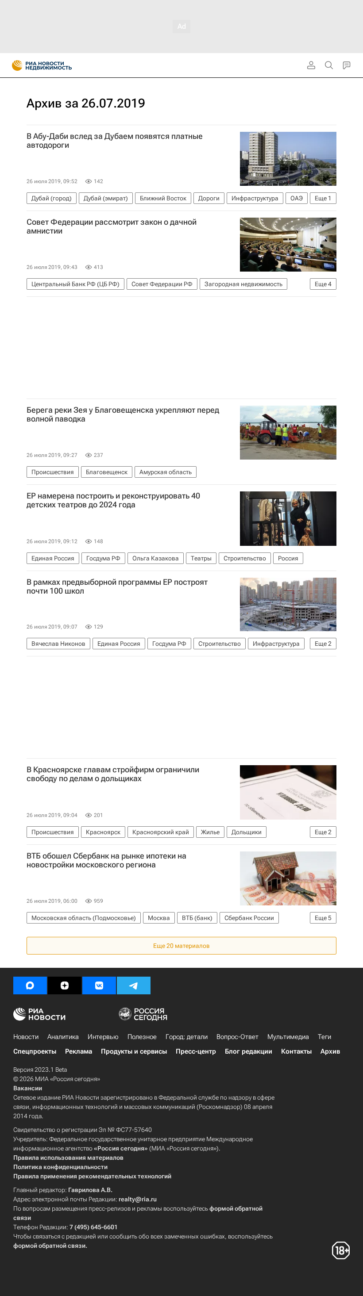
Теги (324, 1037)
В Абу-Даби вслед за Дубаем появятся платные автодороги (115, 141)
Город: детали (187, 1037)
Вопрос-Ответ (237, 1037)
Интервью (103, 1037)
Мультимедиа (288, 1037)
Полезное (142, 1037)
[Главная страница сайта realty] (57, 65)
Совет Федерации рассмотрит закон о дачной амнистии (112, 226)
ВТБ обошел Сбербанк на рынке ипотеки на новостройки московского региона (106, 860)
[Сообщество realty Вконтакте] (99, 985)
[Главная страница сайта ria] (14, 65)
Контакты (296, 1051)
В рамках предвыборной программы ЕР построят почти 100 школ (117, 586)
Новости (26, 1037)
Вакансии (27, 1088)
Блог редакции (248, 1051)
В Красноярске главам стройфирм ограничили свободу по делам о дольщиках (113, 774)
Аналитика (63, 1037)
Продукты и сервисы (134, 1051)
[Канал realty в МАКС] (30, 985)
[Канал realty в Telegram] (134, 985)
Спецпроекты (34, 1051)
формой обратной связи (49, 1245)
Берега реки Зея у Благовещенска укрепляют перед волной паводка (123, 414)
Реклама (78, 1051)
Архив (330, 1051)
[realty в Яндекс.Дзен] (64, 985)
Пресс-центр (196, 1051)
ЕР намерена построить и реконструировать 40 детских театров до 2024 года (113, 500)
